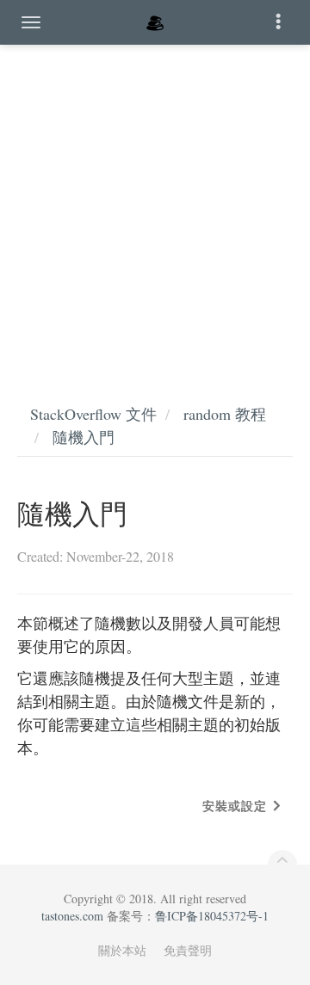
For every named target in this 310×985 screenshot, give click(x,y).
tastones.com (72, 916)
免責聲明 (188, 950)
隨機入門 (84, 437)
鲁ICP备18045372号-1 (212, 916)
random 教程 (224, 413)
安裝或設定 (234, 806)
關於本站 (122, 950)
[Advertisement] (155, 206)
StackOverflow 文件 (93, 413)
